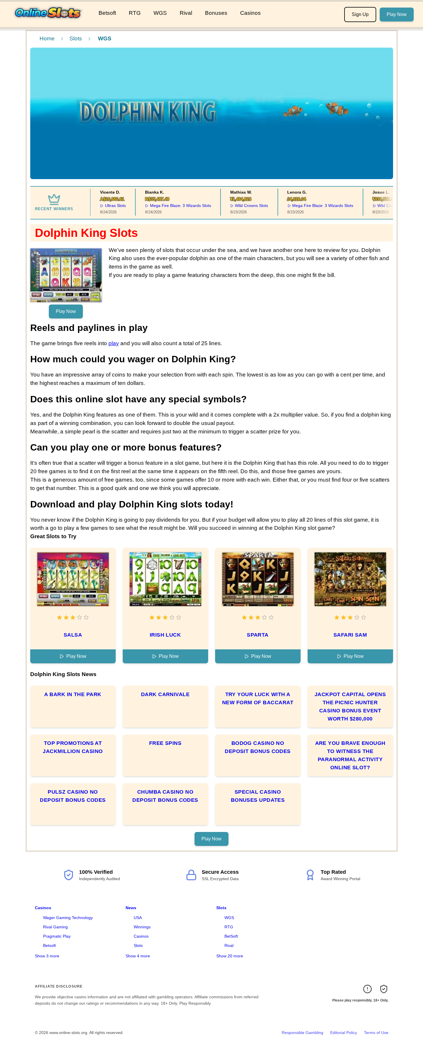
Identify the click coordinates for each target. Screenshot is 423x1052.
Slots (75, 38)
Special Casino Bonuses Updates (258, 796)
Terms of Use (376, 1032)
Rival (186, 13)
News (131, 907)
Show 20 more (229, 956)
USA (138, 917)
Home (47, 38)
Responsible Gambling (302, 1032)
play (113, 343)
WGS (160, 13)
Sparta (258, 635)
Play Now (397, 14)
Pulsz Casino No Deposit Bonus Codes (73, 796)
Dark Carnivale (165, 694)
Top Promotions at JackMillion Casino (73, 747)
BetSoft (231, 936)
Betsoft (107, 13)
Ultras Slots (107, 205)
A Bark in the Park (72, 694)
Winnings (142, 927)
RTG (135, 13)
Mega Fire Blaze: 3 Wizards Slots (172, 205)
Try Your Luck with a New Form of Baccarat (257, 698)
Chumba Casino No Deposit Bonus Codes (165, 796)
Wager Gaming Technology (68, 917)
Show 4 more (138, 956)
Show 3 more (47, 956)
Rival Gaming (55, 927)
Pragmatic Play (57, 936)
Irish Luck (165, 635)
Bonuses (216, 13)
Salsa (73, 635)
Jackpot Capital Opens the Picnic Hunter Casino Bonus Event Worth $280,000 (350, 706)
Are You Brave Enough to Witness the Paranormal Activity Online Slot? (350, 755)
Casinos (250, 13)
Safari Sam (350, 635)
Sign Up (360, 14)
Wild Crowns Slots (243, 205)
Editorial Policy (343, 1032)
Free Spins (165, 743)
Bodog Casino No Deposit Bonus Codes (258, 747)
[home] (48, 23)
